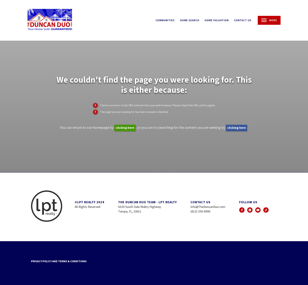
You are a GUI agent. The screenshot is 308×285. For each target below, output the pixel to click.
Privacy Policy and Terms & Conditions (59, 261)
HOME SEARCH (189, 20)
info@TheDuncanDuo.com (208, 207)
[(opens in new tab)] (242, 210)
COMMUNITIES (165, 20)
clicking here (125, 128)
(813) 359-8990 (200, 211)
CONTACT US (242, 20)
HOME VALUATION (217, 20)
